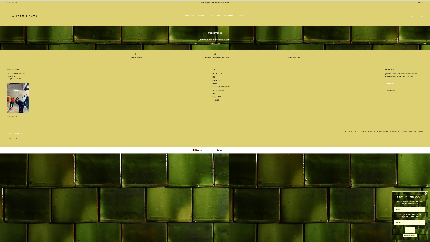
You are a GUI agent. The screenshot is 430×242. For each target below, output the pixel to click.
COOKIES (215, 100)
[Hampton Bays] (23, 15)
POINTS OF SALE (229, 15)
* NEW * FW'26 (189, 15)
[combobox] (202, 150)
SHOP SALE (201, 15)
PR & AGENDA (217, 74)
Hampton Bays (15, 139)
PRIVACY (215, 93)
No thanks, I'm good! (409, 235)
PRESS (214, 84)
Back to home (215, 44)
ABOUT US (216, 80)
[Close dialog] (426, 193)
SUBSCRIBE (410, 230)
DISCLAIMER (216, 97)
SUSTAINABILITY (218, 90)
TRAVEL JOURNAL (215, 15)
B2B (213, 77)
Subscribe (391, 90)
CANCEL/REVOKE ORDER (221, 87)
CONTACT (241, 15)
